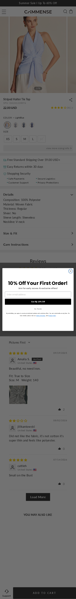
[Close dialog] (71, 271)
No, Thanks (38, 309)
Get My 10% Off (38, 302)
